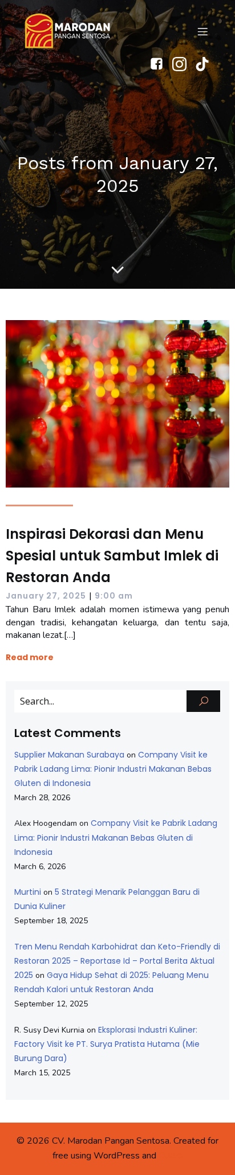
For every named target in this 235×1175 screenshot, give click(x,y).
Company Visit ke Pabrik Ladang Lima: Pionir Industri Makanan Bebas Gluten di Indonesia (113, 769)
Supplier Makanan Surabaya (69, 754)
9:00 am (114, 595)
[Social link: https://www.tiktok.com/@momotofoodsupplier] (206, 64)
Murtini (27, 892)
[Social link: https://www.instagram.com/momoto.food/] (183, 64)
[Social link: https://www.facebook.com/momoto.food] (160, 64)
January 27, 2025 (46, 595)
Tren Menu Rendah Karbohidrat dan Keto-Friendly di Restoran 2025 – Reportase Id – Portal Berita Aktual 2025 (117, 961)
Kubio (171, 1155)
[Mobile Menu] (202, 31)
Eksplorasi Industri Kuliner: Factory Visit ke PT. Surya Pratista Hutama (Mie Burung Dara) (107, 1044)
